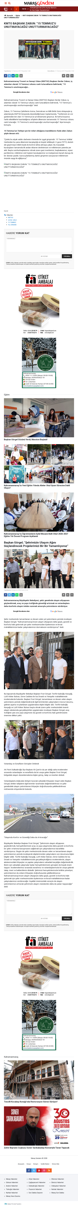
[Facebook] (5, 75)
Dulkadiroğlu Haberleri (36, 1186)
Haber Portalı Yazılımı (14, 1204)
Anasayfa (9, 15)
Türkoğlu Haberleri (12, 1189)
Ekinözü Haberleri (57, 1182)
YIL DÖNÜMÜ (12, 225)
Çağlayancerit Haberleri (37, 1182)
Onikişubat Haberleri (58, 1186)
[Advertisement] (39, 194)
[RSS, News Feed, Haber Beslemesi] (49, 1170)
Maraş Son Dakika (57, 1193)
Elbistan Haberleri (57, 1179)
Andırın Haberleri (12, 1186)
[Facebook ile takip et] (28, 1170)
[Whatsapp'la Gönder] (16, 75)
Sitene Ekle (55, 1164)
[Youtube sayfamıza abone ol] (39, 1170)
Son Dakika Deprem (36, 1193)
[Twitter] (9, 75)
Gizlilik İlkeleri (45, 1164)
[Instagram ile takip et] (44, 1170)
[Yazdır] (21, 75)
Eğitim (18, 15)
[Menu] (6, 3)
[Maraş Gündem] (39, 3)
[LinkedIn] (13, 75)
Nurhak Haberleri (57, 1189)
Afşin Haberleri (34, 1179)
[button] (63, 75)
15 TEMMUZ (12, 222)
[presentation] (11, 9)
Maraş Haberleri (11, 1179)
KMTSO (10, 217)
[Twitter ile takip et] (33, 1170)
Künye (29, 1164)
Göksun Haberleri (12, 1182)
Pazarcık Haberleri (35, 1189)
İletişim (35, 1164)
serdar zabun (12, 220)
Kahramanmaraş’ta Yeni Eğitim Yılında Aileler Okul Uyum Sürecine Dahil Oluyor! (43, 9)
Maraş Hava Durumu (13, 1196)
